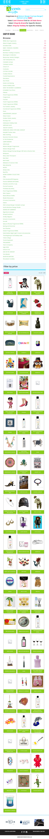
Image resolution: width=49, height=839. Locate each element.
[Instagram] (9, 2)
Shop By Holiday (30, 30)
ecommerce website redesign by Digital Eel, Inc (24, 837)
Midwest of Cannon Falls (10, 163)
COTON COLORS (8, 71)
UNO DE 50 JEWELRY (9, 252)
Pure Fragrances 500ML (10, 191)
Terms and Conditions (36, 831)
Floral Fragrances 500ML (10, 95)
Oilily (4, 177)
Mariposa (6, 153)
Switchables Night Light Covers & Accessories (16, 233)
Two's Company (8, 245)
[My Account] (42, 2)
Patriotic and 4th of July (10, 184)
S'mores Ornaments (9, 200)
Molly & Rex (6, 170)
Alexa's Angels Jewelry (9, 43)
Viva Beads (6, 254)
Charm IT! (6, 67)
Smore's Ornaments (9, 219)
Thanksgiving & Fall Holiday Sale (12, 235)
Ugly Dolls (6, 247)
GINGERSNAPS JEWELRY (10, 113)
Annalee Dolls (7, 45)
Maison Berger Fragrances (11, 146)
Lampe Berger (7, 30)
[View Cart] (45, 2)
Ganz (4, 111)
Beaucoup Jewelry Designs (11, 57)
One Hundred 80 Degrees (10, 179)
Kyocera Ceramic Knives (10, 137)
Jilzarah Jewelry (8, 128)
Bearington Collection (9, 55)
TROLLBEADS (6, 242)
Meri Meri (5, 158)
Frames (5, 99)
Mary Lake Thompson (9, 156)
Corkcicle (6, 69)
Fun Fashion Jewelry (9, 106)
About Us (36, 30)
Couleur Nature (7, 74)
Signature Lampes (8, 212)
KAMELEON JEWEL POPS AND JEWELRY (14, 130)
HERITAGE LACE (7, 125)
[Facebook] (4, 2)
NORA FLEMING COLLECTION (11, 174)
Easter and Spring (8, 83)
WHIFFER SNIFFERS (8, 256)
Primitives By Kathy (8, 188)
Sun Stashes (6, 228)
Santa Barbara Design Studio (12, 207)
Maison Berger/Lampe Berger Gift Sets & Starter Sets (19, 151)
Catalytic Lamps (8, 62)
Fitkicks (5, 92)
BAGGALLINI (6, 50)
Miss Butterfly (7, 165)
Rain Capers (6, 193)
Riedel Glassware (8, 198)
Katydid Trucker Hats (9, 132)
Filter (6, 273)
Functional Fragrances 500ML (12, 109)
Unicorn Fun (6, 249)
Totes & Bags (7, 238)
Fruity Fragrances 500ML (10, 104)
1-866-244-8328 (24, 3)
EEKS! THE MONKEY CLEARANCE (12, 88)
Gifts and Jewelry (16, 30)
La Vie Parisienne (8, 139)
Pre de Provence (8, 186)
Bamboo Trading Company (11, 53)
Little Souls (6, 144)
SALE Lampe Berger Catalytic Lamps (14, 205)
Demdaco (6, 78)
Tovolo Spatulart (8, 240)
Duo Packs (6, 81)
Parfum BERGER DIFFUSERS (11, 181)
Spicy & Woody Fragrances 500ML (13, 224)
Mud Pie (5, 172)
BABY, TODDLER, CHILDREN (10, 48)
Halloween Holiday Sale (10, 123)
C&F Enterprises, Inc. (9, 59)
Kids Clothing (7, 134)
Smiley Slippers (7, 217)
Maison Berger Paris (9, 149)
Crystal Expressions (9, 76)
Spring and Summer (9, 226)
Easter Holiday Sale (9, 85)
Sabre (5, 203)
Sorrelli (5, 221)
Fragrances (6, 97)
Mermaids (6, 160)
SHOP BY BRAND (23, 30)
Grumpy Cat (6, 120)
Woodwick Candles (9, 259)
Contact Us (41, 30)
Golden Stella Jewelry (9, 118)
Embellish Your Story (9, 90)
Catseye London (8, 64)
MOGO (5, 167)
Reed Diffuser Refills (9, 195)
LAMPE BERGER (7, 142)
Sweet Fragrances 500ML (10, 231)
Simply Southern (8, 214)
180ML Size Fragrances (9, 41)
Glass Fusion (7, 116)
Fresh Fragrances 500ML (10, 102)
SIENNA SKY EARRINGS (9, 210)
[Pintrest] (6, 2)
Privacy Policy (42, 831)
